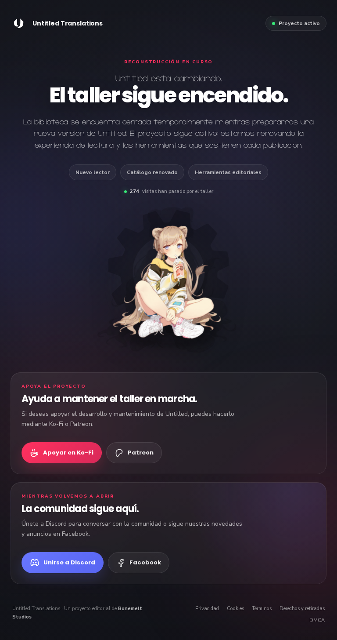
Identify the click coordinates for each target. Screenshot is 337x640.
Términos (262, 608)
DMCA (317, 620)
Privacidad (207, 608)
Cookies (235, 608)
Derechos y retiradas (302, 608)
